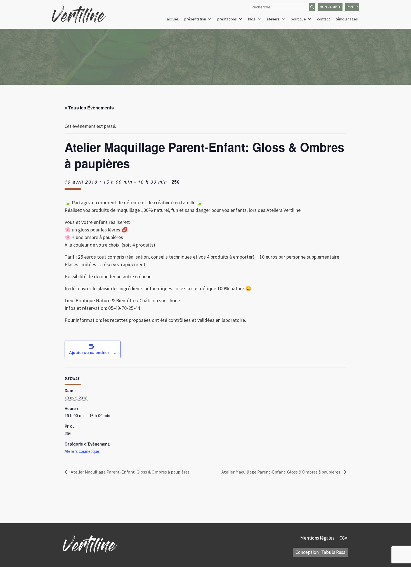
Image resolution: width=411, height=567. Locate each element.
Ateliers (273, 19)
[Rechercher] (312, 7)
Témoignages (347, 19)
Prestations (227, 19)
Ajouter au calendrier (89, 352)
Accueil (173, 19)
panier (352, 6)
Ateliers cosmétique (82, 451)
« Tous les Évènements (89, 107)
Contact (323, 19)
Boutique (298, 19)
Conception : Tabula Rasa (320, 552)
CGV (343, 538)
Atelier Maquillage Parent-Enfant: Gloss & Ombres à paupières (130, 472)
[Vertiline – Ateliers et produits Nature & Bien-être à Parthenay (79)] (79, 14)
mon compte (330, 6)
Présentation (195, 19)
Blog (252, 19)
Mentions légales (317, 538)
